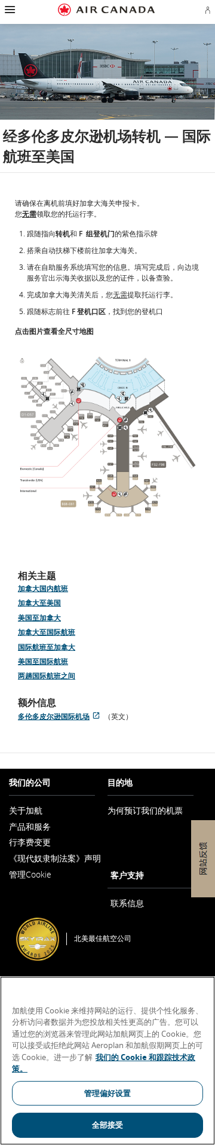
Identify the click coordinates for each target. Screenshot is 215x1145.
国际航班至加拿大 (46, 647)
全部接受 (108, 1124)
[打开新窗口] (107, 440)
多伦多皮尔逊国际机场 (61, 716)
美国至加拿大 (39, 618)
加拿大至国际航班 (46, 632)
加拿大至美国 (39, 603)
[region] (107, 1060)
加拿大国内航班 (43, 588)
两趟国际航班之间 (46, 676)
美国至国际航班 (43, 661)
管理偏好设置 (107, 1093)
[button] (9, 10)
